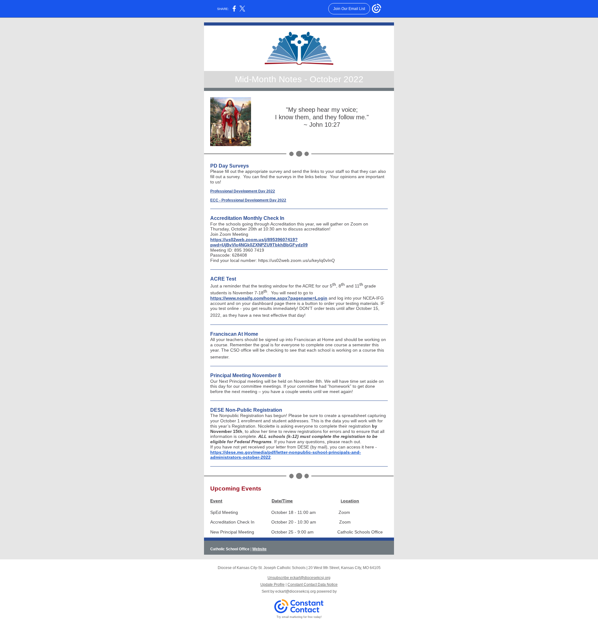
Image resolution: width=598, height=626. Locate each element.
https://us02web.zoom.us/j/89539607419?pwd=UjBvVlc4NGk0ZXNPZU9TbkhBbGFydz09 (259, 242)
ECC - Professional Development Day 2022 (248, 200)
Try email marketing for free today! (299, 617)
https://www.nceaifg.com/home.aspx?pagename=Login (268, 298)
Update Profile (272, 584)
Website (259, 549)
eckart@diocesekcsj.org (295, 591)
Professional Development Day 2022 (242, 191)
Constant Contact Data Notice (312, 584)
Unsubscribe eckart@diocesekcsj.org (299, 578)
